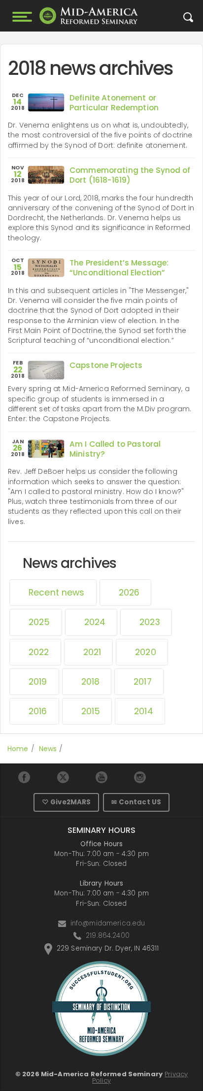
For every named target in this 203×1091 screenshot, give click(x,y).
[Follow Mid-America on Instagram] (140, 777)
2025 (39, 622)
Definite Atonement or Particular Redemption (114, 103)
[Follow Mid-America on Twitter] (62, 777)
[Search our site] (188, 20)
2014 (143, 711)
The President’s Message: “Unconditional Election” (119, 268)
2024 (95, 622)
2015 (91, 711)
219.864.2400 (108, 935)
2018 (90, 682)
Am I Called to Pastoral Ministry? (115, 449)
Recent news (57, 592)
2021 (92, 652)
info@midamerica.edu (107, 923)
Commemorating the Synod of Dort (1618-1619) (130, 175)
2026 (129, 592)
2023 (149, 622)
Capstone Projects (105, 365)
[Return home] (88, 15)
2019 (38, 682)
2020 (145, 652)
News (48, 749)
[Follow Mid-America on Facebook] (24, 777)
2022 (39, 652)
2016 (38, 711)
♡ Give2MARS (66, 802)
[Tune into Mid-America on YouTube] (101, 777)
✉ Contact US (136, 802)
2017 (143, 682)
